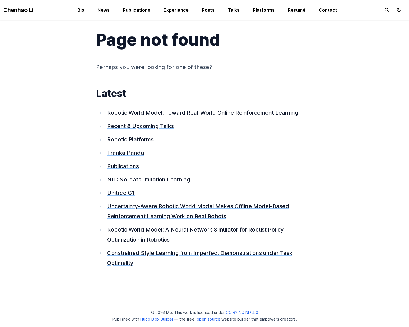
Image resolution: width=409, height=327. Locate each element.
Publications (136, 10)
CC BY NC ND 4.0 (242, 312)
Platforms (264, 10)
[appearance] (399, 9)
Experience (176, 10)
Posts (208, 10)
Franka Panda (125, 152)
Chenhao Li (18, 10)
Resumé (296, 10)
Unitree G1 (121, 193)
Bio (80, 10)
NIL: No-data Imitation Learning (148, 179)
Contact (328, 10)
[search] (386, 10)
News (104, 10)
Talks (234, 10)
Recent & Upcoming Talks (140, 126)
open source (208, 319)
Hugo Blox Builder (156, 319)
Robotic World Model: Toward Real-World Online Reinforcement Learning (202, 112)
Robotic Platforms (130, 139)
